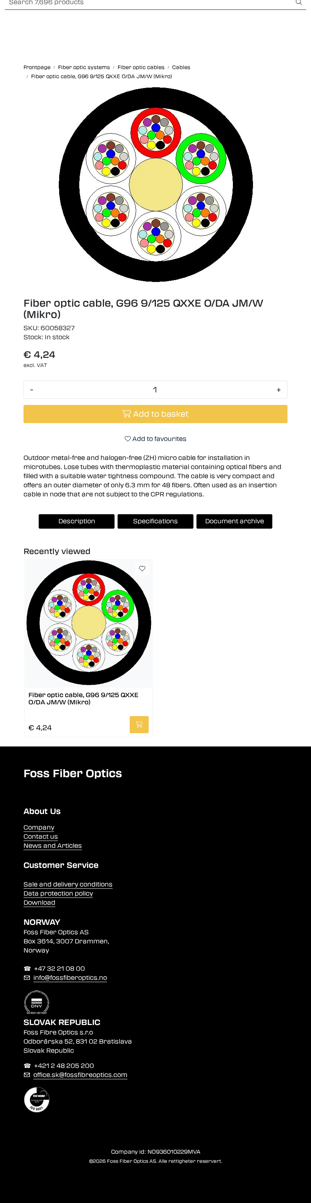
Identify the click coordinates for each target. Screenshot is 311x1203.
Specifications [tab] (155, 521)
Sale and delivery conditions (68, 884)
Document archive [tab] (234, 521)
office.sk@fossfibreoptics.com (80, 1075)
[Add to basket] (139, 724)
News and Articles (53, 845)
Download (39, 902)
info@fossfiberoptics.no (70, 977)
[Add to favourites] (142, 569)
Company (39, 827)
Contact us (41, 836)
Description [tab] (76, 521)
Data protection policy (58, 893)
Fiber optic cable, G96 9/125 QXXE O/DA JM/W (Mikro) (83, 698)
